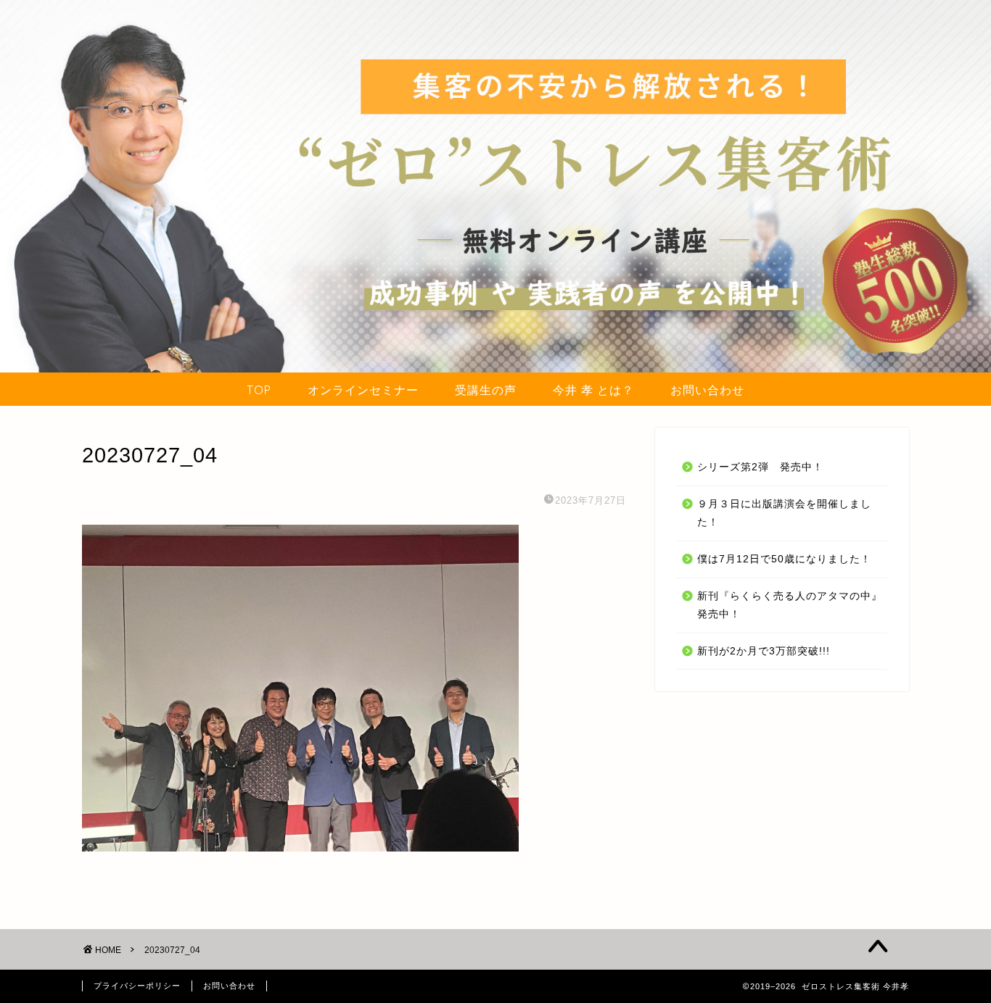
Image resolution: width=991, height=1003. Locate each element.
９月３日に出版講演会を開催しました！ (784, 513)
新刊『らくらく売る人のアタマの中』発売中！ (789, 605)
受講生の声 (486, 390)
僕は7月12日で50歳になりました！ (784, 559)
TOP (259, 390)
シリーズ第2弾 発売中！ (760, 467)
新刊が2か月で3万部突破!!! (763, 651)
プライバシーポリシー (137, 985)
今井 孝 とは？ (593, 390)
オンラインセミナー (363, 390)
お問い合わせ (707, 390)
